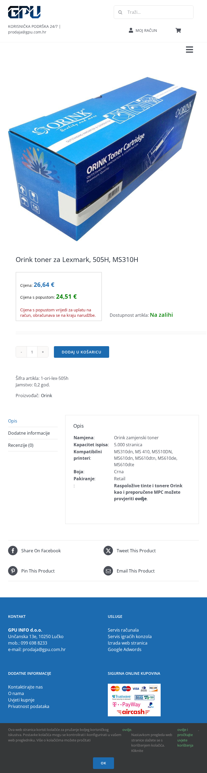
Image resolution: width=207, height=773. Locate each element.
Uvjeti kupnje (21, 700)
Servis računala (123, 630)
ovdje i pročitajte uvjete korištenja (185, 737)
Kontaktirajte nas (25, 687)
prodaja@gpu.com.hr (44, 649)
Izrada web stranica (127, 643)
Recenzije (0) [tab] (20, 445)
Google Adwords (125, 649)
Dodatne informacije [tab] (29, 433)
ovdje (126, 729)
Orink (46, 396)
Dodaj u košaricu (81, 352)
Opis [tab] (12, 421)
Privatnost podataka (28, 706)
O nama (16, 693)
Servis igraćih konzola (130, 636)
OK (103, 763)
